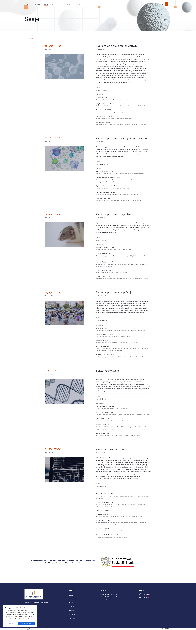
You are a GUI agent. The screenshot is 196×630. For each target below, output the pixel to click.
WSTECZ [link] (32, 38)
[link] (163, 4)
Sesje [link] (46, 4)
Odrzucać (11, 623)
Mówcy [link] (54, 4)
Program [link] (77, 4)
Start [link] (26, 4)
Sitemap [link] (72, 610)
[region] (20, 616)
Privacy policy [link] (166, 628)
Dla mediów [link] (66, 4)
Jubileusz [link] (36, 4)
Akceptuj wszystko (26, 623)
